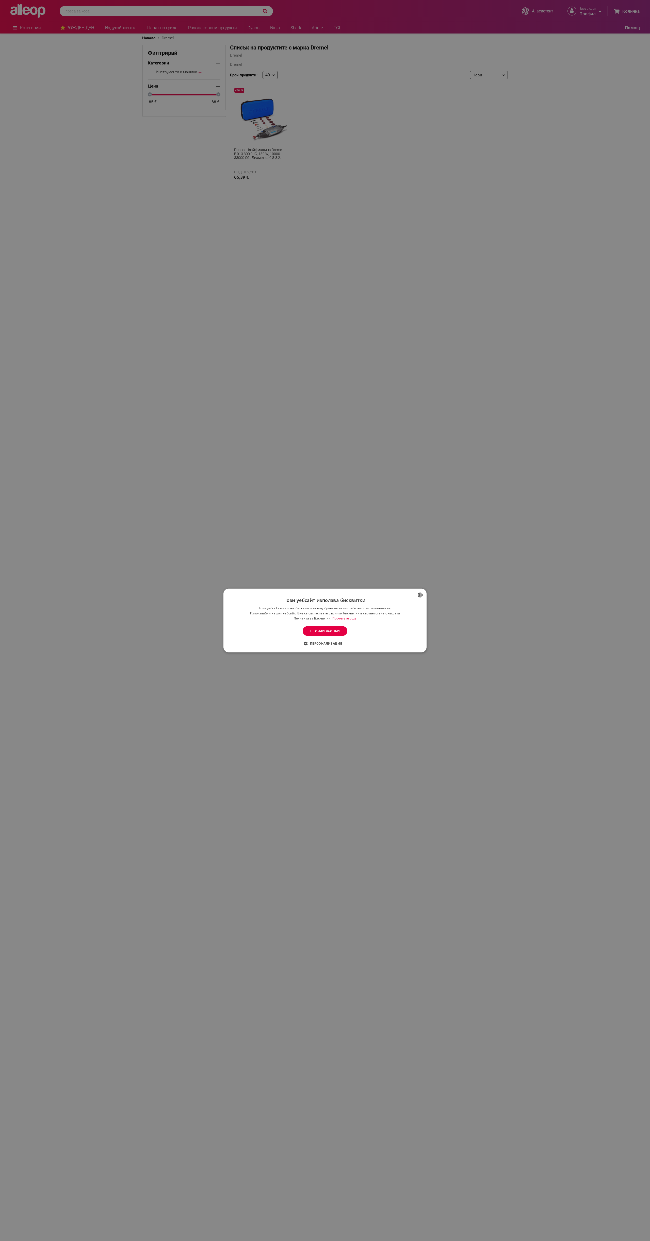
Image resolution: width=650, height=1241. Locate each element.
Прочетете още (344, 618)
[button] (325, 643)
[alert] (325, 620)
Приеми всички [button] (325, 631)
